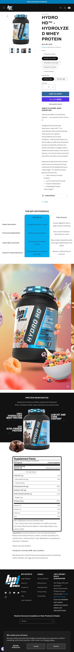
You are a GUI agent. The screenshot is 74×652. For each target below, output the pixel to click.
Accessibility (41, 596)
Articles (23, 591)
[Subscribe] (52, 621)
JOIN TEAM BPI (26, 600)
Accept (36, 646)
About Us (24, 583)
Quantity (44, 83)
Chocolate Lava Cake (51, 62)
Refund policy (41, 583)
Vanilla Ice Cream (50, 58)
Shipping (44, 47)
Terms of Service (42, 578)
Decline (56, 646)
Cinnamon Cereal (50, 67)
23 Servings (48, 79)
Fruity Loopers (50, 72)
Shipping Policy (42, 587)
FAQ (22, 596)
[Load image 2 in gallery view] (17, 50)
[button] (4, 8)
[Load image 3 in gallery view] (23, 50)
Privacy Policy (41, 591)
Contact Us (24, 587)
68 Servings (61, 79)
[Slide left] (7, 50)
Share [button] (46, 202)
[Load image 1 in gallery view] (12, 50)
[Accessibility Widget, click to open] (3, 649)
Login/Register (26, 578)
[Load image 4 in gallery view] (29, 50)
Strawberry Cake (50, 54)
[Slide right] (35, 50)
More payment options (55, 104)
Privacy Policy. (49, 640)
